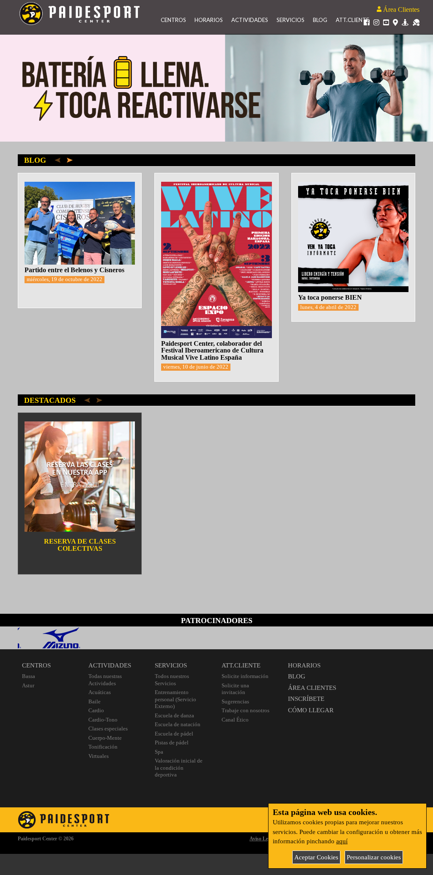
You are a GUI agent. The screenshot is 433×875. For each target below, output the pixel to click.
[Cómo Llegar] (395, 22)
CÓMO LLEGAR (311, 710)
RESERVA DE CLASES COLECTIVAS (80, 545)
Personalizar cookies (374, 857)
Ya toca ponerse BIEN (330, 297)
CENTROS (36, 665)
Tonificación (103, 747)
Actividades (249, 19)
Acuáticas (99, 692)
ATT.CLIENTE (241, 665)
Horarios (209, 19)
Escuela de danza (174, 715)
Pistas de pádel (172, 742)
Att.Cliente (352, 19)
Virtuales (98, 756)
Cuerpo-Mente (105, 738)
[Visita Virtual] (405, 22)
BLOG (296, 676)
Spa (159, 752)
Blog (320, 19)
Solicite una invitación (235, 689)
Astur (28, 685)
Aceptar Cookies (316, 857)
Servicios (290, 19)
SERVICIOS (171, 665)
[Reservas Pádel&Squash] (416, 22)
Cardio (96, 710)
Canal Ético (235, 719)
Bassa (28, 676)
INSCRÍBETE (306, 698)
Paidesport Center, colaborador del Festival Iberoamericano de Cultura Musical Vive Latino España (212, 350)
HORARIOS (304, 665)
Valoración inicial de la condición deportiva (179, 767)
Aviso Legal (261, 839)
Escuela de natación (177, 724)
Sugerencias (235, 701)
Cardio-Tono (103, 719)
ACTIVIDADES (109, 665)
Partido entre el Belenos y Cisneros (74, 269)
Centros (173, 19)
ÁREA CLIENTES (312, 687)
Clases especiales (108, 728)
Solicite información (245, 676)
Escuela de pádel (174, 733)
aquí (342, 841)
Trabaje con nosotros (245, 710)
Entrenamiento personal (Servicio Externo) (175, 699)
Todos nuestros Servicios (172, 679)
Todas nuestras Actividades (105, 679)
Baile (94, 701)
